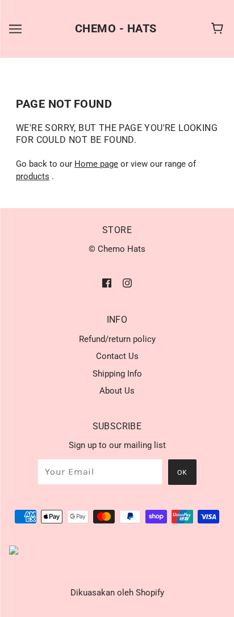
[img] (107, 283)
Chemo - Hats (116, 28)
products (32, 176)
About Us (117, 391)
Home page (96, 164)
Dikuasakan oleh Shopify (117, 593)
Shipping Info (117, 374)
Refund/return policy (117, 339)
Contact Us (117, 356)
